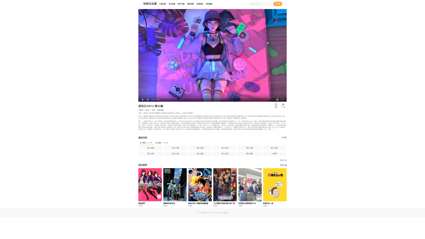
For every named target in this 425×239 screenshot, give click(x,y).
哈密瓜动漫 (205, 213)
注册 (285, 160)
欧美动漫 (190, 4)
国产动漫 (181, 4)
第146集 (200, 148)
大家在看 (162, 4)
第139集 (224, 154)
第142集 (150, 154)
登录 (281, 160)
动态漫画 (209, 4)
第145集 (224, 148)
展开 (275, 154)
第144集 (249, 148)
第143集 (274, 148)
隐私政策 (225, 213)
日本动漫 (172, 4)
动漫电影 (199, 4)
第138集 (249, 154)
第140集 (200, 154)
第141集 (175, 154)
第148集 (150, 148)
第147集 (175, 148)
